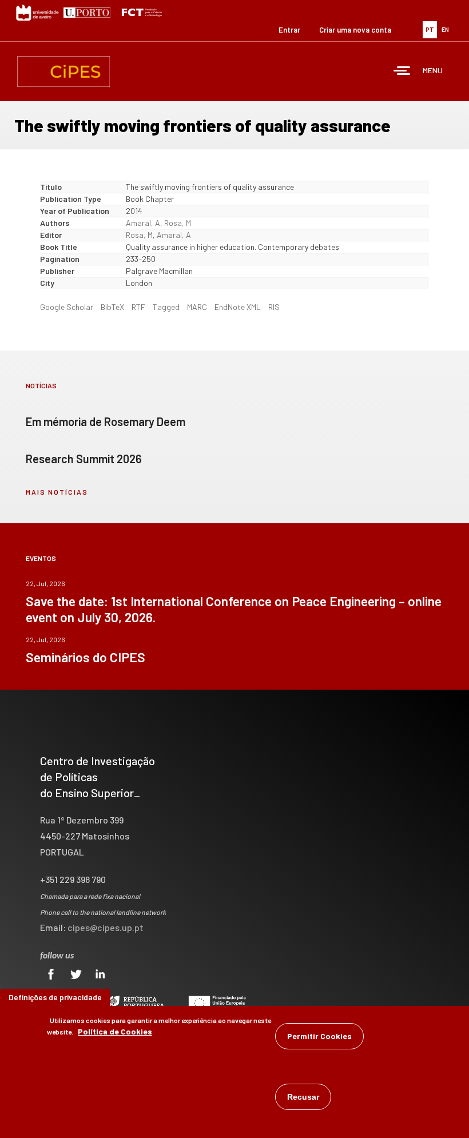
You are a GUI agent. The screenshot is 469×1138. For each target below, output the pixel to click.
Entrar (289, 29)
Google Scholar (66, 307)
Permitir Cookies (319, 1036)
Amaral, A (143, 223)
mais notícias (57, 492)
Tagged (166, 307)
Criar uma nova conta (355, 29)
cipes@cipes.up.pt (105, 927)
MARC (197, 307)
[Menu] (402, 72)
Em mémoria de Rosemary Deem (105, 421)
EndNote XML (237, 307)
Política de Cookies (115, 1031)
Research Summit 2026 (84, 458)
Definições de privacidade (55, 997)
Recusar (303, 1096)
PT (430, 29)
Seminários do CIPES (85, 657)
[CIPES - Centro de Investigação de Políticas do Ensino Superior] (63, 71)
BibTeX (112, 307)
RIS (274, 307)
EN (445, 29)
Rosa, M (177, 223)
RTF (138, 307)
